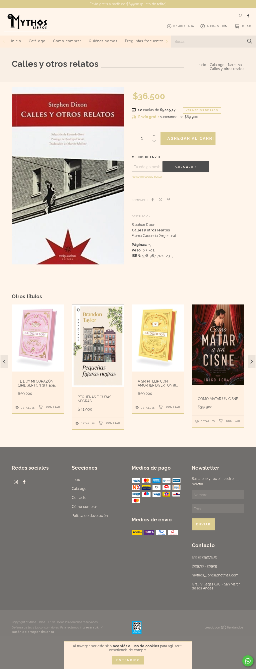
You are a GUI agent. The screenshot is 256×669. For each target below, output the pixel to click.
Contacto (79, 498)
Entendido (128, 660)
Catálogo (37, 41)
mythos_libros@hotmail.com (215, 575)
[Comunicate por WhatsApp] (248, 660)
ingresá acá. (89, 627)
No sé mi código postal (147, 176)
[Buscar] (249, 41)
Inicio (16, 41)
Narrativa (235, 65)
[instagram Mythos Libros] (240, 16)
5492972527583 (204, 557)
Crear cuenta (183, 26)
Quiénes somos (103, 41)
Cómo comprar (67, 41)
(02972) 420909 (204, 566)
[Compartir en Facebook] (153, 200)
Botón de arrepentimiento (33, 632)
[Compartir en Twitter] (160, 200)
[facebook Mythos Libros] (248, 16)
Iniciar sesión (216, 26)
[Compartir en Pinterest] (168, 200)
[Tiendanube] (224, 628)
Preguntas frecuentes (144, 41)
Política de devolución (90, 516)
